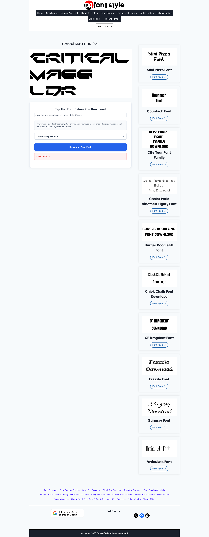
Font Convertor (163, 494)
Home (40, 13)
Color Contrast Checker (70, 490)
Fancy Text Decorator (100, 494)
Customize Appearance (47, 136)
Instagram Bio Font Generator (76, 494)
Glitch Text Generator (112, 490)
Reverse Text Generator (144, 494)
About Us (110, 499)
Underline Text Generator (50, 494)
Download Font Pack (80, 147)
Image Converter (61, 499)
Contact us (121, 499)
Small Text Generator (91, 490)
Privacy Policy (134, 499)
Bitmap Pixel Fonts (70, 13)
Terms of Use (149, 499)
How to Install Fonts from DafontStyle (87, 499)
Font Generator (50, 490)
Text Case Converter (132, 490)
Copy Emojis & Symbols (154, 490)
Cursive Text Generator (122, 494)
